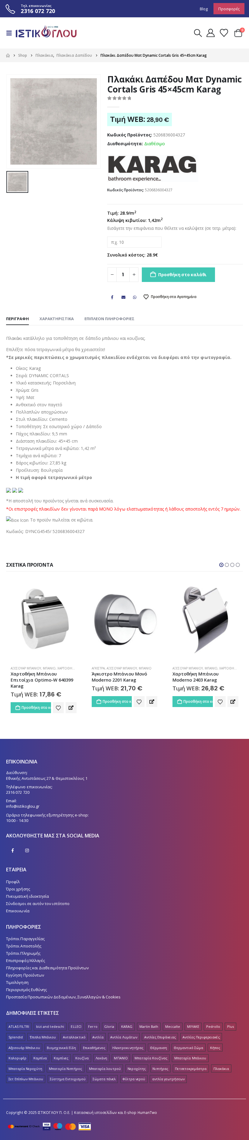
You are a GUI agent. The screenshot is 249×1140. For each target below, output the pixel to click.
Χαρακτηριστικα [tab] (56, 318)
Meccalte (172, 1020)
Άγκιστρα (17, 668)
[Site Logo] (46, 33)
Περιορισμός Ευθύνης (26, 983)
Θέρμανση (158, 1041)
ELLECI (76, 1020)
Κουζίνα (82, 1052)
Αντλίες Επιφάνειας (160, 1031)
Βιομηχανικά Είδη (61, 1041)
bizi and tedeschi (50, 1020)
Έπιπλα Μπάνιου (43, 1031)
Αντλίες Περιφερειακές (201, 1031)
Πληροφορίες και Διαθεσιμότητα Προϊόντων (47, 961)
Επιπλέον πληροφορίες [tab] (109, 318)
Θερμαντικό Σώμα (188, 1041)
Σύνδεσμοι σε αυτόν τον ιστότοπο (38, 897)
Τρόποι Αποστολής (23, 940)
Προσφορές (229, 9)
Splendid (16, 1031)
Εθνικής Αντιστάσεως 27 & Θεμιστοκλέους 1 (46, 772)
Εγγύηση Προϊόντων (25, 969)
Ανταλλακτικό (74, 1031)
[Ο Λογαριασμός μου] (210, 33)
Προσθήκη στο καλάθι (182, 274)
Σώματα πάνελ (104, 1073)
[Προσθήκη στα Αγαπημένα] (58, 701)
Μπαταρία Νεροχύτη (25, 1062)
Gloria (109, 1020)
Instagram (27, 844)
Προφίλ (13, 875)
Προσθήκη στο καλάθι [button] (36, 701)
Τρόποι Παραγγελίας (25, 932)
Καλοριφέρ (18, 1052)
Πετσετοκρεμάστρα (190, 1062)
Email (123, 297)
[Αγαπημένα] (224, 33)
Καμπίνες (61, 1052)
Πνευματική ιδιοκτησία (27, 890)
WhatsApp (135, 297)
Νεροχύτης (137, 1062)
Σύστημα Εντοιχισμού (68, 1073)
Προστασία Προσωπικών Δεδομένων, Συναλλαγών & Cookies (63, 991)
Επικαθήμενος (94, 1041)
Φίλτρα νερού (133, 1073)
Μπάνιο (64, 668)
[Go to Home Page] (8, 55)
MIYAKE (193, 1020)
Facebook (112, 297)
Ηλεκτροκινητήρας (127, 1041)
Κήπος (215, 1041)
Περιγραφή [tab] (17, 318)
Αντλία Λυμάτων (123, 1031)
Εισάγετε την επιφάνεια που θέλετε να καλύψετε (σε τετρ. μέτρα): (171, 228)
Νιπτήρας (160, 1062)
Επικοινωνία (17, 904)
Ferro (92, 1020)
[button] (11, 33)
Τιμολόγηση (17, 976)
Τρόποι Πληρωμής (23, 947)
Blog (204, 9)
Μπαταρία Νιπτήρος (65, 1062)
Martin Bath (149, 1020)
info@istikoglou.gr (22, 800)
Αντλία (97, 1031)
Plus (230, 1020)
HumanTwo (147, 1106)
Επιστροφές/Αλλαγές (25, 954)
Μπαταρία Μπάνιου (190, 1052)
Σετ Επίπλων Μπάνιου (26, 1073)
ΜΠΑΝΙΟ (121, 1052)
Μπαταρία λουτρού (105, 1062)
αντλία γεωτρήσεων (168, 1073)
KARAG (126, 1020)
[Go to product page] (43, 619)
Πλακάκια (221, 1062)
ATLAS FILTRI (19, 1020)
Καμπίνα (40, 1052)
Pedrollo (213, 1020)
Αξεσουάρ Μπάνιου (41, 668)
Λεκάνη (101, 1052)
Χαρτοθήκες (148, 668)
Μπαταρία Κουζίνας (151, 1052)
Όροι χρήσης (18, 883)
